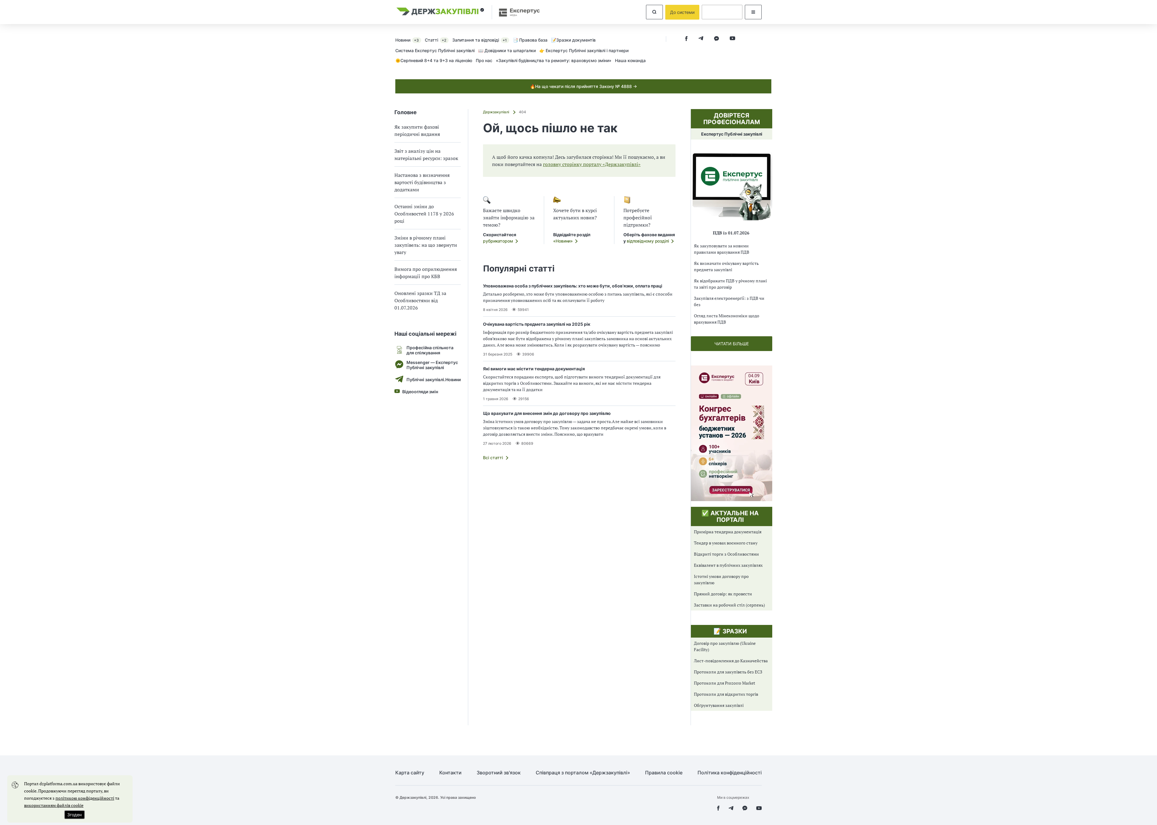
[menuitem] (410, 40)
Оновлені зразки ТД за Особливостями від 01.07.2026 (420, 300)
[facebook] (686, 39)
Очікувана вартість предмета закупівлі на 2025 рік (536, 324)
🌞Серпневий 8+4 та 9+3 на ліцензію (433, 60)
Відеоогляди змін (420, 391)
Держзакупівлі (496, 112)
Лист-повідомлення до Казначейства (731, 660)
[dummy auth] (722, 12)
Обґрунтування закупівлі (719, 705)
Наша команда (630, 60)
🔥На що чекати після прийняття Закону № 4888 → (583, 86)
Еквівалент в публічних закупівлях (728, 565)
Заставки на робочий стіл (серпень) (729, 605)
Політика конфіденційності (730, 773)
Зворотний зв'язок (499, 773)
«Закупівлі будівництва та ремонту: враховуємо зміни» (553, 60)
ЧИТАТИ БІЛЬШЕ (731, 343)
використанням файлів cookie (53, 805)
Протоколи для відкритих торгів (726, 694)
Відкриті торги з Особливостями (726, 554)
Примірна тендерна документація (727, 532)
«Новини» (563, 240)
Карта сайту (409, 773)
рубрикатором (498, 240)
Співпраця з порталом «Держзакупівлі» (583, 773)
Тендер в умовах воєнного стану (725, 543)
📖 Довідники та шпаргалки (507, 50)
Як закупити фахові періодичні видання (417, 130)
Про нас (484, 60)
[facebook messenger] (716, 39)
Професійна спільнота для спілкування (429, 350)
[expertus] (516, 12)
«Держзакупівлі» (621, 164)
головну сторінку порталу (572, 164)
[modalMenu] (753, 12)
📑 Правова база (530, 39)
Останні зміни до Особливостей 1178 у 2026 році (424, 213)
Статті (435, 39)
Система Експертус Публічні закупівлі (435, 50)
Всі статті (493, 457)
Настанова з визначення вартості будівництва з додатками (422, 182)
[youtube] (732, 39)
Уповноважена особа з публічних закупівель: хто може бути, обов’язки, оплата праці (572, 285)
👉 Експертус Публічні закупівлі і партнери (584, 50)
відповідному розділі (648, 240)
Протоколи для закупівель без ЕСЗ (728, 672)
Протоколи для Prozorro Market (724, 683)
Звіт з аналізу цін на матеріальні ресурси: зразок (426, 155)
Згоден (74, 814)
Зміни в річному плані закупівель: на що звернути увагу (425, 245)
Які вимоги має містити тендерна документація (534, 368)
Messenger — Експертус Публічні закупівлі (432, 365)
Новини (407, 39)
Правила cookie (663, 773)
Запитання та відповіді (479, 39)
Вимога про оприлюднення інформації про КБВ (425, 273)
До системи (682, 12)
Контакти (450, 773)
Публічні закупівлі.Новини (433, 379)
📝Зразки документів (573, 39)
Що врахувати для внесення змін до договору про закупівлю (547, 413)
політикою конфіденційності (84, 798)
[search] (654, 12)
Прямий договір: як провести (723, 594)
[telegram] (700, 39)
